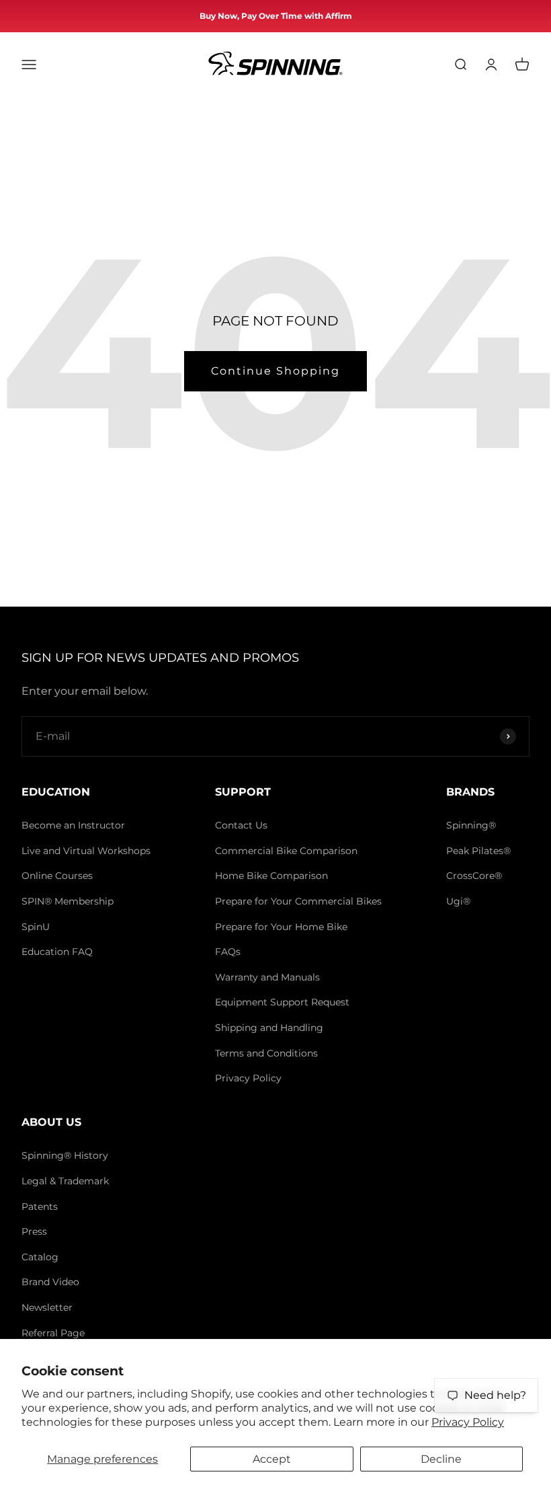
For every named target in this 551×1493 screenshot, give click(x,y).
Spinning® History (65, 1155)
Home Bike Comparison (271, 876)
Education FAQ (57, 952)
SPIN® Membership (68, 901)
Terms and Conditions (266, 1053)
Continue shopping (275, 371)
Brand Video (50, 1282)
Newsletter (47, 1307)
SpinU (36, 927)
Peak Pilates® (478, 851)
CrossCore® (474, 876)
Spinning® (471, 825)
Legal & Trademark (65, 1181)
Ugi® (458, 901)
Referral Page (53, 1333)
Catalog (40, 1257)
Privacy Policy (467, 1422)
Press (34, 1231)
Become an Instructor (73, 825)
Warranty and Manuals (267, 977)
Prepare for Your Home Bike (281, 927)
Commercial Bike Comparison (286, 851)
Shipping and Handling (269, 1028)
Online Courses (57, 876)
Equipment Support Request (282, 1002)
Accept (272, 1459)
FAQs (228, 952)
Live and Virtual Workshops (86, 851)
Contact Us (241, 825)
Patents (40, 1206)
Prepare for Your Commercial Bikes (298, 901)
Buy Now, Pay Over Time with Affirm (276, 16)
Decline (441, 1459)
